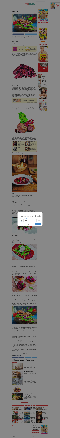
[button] (30, 218)
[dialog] (30, 219)
